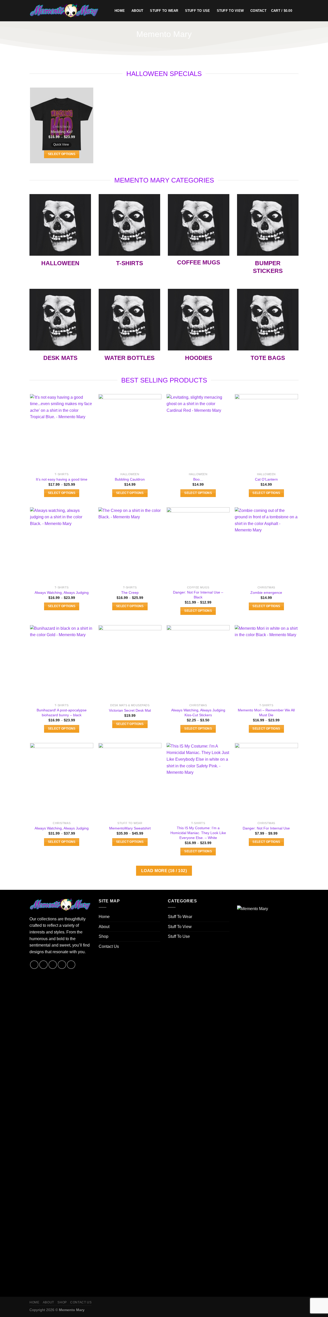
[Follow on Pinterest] (71, 964)
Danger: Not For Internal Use (266, 828)
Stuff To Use (197, 11)
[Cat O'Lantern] (266, 432)
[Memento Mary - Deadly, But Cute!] (68, 10)
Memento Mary (72, 1310)
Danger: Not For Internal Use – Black (198, 594)
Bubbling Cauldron (130, 479)
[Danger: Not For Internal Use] (266, 781)
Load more (164, 871)
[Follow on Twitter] (52, 964)
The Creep (130, 592)
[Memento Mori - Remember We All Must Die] (266, 663)
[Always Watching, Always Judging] (61, 545)
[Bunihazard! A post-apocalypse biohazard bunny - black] (61, 663)
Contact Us (109, 946)
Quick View (61, 144)
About (137, 11)
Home (120, 11)
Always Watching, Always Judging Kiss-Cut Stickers (198, 712)
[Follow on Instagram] (43, 964)
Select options (62, 154)
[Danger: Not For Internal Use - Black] (198, 545)
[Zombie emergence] (266, 545)
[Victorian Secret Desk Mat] (130, 663)
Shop (103, 936)
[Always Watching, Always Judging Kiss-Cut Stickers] (198, 663)
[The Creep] (130, 545)
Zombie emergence (266, 592)
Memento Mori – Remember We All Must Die (266, 712)
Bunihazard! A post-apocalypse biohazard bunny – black (62, 712)
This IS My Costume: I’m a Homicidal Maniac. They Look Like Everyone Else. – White (198, 832)
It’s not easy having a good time (61, 479)
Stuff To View (230, 11)
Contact (258, 11)
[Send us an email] (62, 964)
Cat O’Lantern (266, 479)
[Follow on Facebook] (34, 964)
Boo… (198, 479)
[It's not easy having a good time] (61, 432)
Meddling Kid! (62, 132)
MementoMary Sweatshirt (130, 828)
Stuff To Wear (164, 11)
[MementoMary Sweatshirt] (130, 781)
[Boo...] (198, 432)
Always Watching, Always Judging (62, 592)
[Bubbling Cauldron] (130, 432)
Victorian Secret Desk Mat (130, 710)
